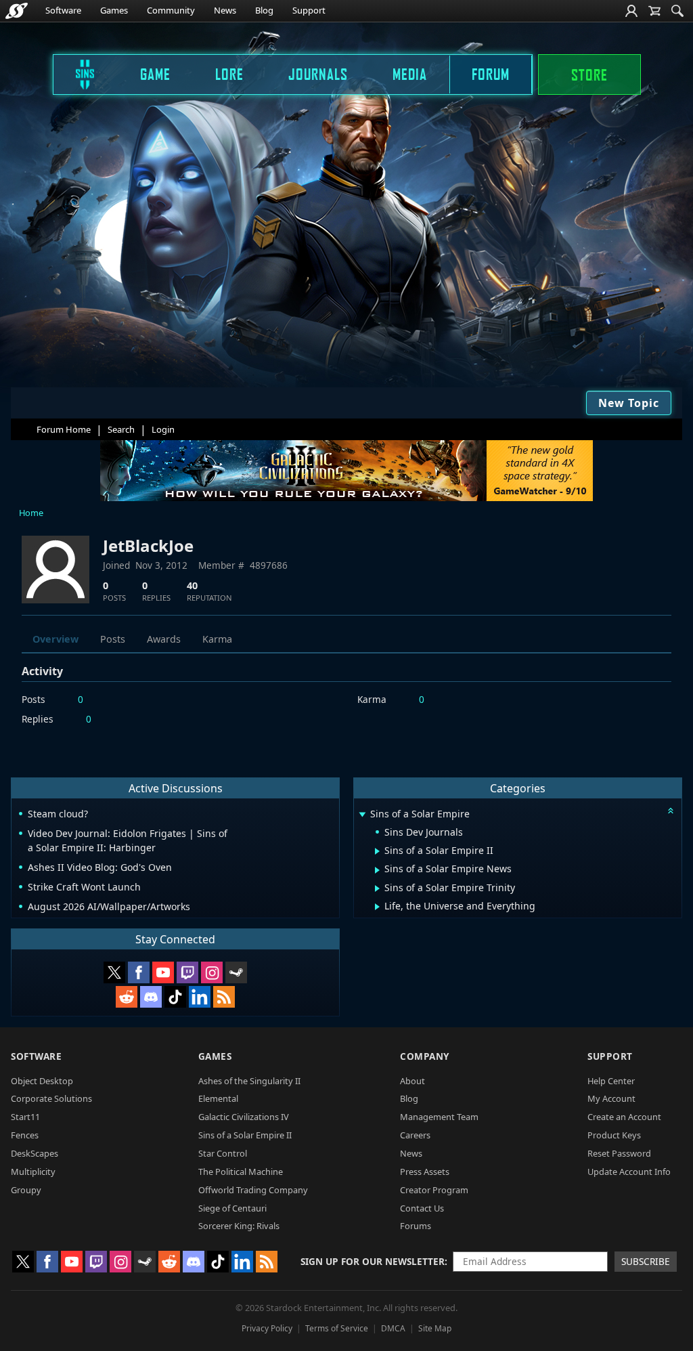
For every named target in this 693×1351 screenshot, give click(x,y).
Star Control (222, 1153)
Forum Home (64, 429)
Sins (75, 74)
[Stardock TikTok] (175, 997)
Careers (415, 1135)
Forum (491, 74)
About (412, 1081)
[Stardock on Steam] (236, 972)
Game (155, 74)
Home (31, 513)
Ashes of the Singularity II (249, 1081)
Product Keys (614, 1135)
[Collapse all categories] (671, 810)
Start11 (25, 1117)
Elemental (218, 1098)
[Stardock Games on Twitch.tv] (187, 972)
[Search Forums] (677, 11)
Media (410, 74)
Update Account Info (629, 1171)
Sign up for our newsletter (372, 1261)
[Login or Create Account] (631, 11)
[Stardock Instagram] (212, 972)
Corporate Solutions (51, 1098)
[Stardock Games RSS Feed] (224, 997)
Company (424, 1056)
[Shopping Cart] (654, 11)
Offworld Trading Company (253, 1190)
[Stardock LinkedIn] (199, 997)
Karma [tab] (217, 638)
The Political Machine (240, 1171)
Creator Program (434, 1190)
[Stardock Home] (16, 11)
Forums (415, 1226)
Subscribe (645, 1261)
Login (163, 429)
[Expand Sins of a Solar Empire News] (377, 870)
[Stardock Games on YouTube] (163, 972)
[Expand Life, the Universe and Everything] (377, 906)
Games (114, 10)
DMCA (393, 1328)
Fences (25, 1135)
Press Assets (424, 1171)
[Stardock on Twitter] (114, 972)
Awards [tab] (164, 638)
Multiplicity (33, 1171)
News (225, 10)
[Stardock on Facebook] (139, 972)
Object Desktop (42, 1081)
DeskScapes (34, 1153)
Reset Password (619, 1153)
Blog (264, 10)
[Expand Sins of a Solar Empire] (362, 815)
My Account (611, 1098)
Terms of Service (336, 1328)
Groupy (26, 1190)
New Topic (628, 402)
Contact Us (422, 1208)
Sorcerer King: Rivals (239, 1226)
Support (309, 10)
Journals (318, 74)
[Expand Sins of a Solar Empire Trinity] (377, 888)
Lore (229, 74)
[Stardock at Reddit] (126, 997)
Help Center (611, 1081)
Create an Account (624, 1117)
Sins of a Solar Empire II (245, 1135)
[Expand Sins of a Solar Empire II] (377, 851)
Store (589, 74)
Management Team (439, 1117)
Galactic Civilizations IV (243, 1117)
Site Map (434, 1328)
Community (171, 10)
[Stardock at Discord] (151, 997)
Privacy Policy (267, 1328)
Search (121, 429)
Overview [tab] (55, 638)
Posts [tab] (112, 638)
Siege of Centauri (232, 1208)
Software (63, 10)
